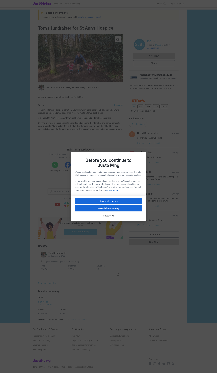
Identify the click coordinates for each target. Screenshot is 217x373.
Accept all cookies (109, 201)
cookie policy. (112, 190)
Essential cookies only (108, 208)
